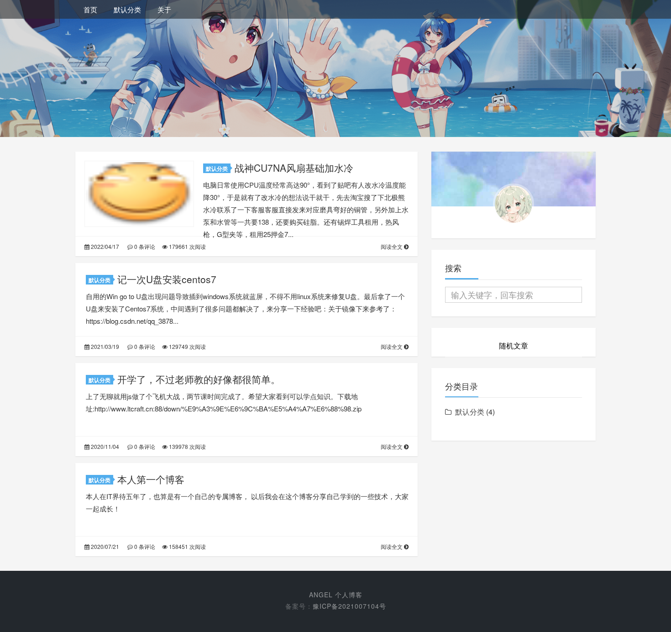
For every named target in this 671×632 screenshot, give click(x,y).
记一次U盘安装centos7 (166, 279)
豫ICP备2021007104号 (349, 606)
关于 (164, 9)
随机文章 (513, 345)
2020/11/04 (104, 446)
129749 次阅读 (187, 346)
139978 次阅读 (187, 446)
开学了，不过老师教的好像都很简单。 (198, 379)
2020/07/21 (104, 546)
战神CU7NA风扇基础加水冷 (294, 167)
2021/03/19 (104, 346)
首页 (90, 9)
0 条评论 (144, 246)
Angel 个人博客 (335, 594)
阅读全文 (392, 246)
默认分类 (127, 9)
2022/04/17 (104, 246)
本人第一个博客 (150, 479)
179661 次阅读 (187, 246)
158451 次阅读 (187, 546)
